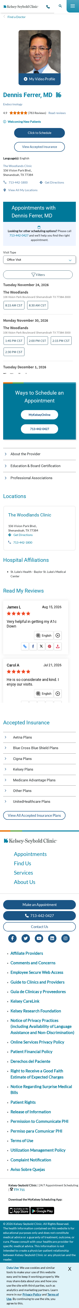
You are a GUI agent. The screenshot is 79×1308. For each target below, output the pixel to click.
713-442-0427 (18, 235)
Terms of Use (22, 1140)
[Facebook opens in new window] (12, 938)
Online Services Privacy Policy (37, 1041)
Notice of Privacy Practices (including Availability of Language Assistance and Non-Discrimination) (42, 1026)
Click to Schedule (39, 133)
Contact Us (39, 926)
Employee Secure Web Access (37, 972)
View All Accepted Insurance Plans (34, 815)
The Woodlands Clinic (17, 166)
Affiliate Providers (27, 953)
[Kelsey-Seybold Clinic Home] (22, 7)
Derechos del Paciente (30, 1061)
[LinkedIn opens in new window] (52, 938)
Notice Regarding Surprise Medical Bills (41, 1089)
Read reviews (57, 113)
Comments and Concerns (33, 962)
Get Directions (54, 182)
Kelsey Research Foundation (36, 1010)
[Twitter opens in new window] (25, 938)
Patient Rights (23, 1102)
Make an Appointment (40, 904)
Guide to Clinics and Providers (37, 982)
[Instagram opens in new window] (65, 938)
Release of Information (31, 1111)
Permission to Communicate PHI (39, 1121)
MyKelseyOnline (39, 414)
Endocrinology (12, 104)
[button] (40, 57)
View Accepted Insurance (39, 147)
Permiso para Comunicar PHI (36, 1130)
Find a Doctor (17, 17)
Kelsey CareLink (25, 1001)
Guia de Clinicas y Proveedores (38, 991)
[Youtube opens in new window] (39, 938)
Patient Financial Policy (31, 1051)
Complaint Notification (31, 1159)
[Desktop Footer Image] (30, 845)
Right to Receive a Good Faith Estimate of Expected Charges (37, 1073)
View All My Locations (22, 190)
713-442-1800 (18, 182)
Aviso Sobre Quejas (28, 1169)
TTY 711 (19, 1189)
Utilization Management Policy (38, 1150)
